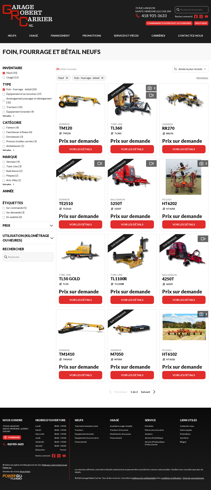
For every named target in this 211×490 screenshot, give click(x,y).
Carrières (158, 35)
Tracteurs (79, 430)
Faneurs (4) (12, 127)
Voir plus (7, 116)
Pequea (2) (12, 175)
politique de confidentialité (144, 478)
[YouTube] (206, 16)
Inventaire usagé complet (121, 426)
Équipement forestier (84, 434)
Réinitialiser (202, 77)
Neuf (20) (11, 72)
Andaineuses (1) (15, 145)
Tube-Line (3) (13, 166)
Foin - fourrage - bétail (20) (21, 89)
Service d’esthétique (154, 438)
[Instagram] (201, 16)
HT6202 (169, 203)
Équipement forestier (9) (20, 111)
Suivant (145, 391)
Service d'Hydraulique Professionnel (155, 443)
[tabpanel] (50, 438)
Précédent (120, 391)
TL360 (116, 128)
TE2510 (66, 203)
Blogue (183, 442)
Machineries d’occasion (120, 434)
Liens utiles (188, 420)
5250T (116, 203)
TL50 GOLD (69, 278)
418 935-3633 (154, 15)
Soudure (148, 434)
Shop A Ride (25, 471)
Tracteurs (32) (14, 107)
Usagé (33, 35)
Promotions (92, 35)
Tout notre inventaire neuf (86, 426)
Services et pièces (126, 35)
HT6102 (169, 354)
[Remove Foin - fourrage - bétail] (102, 78)
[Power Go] (36, 476)
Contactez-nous (190, 35)
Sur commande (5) (16, 207)
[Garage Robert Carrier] (28, 16)
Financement (60, 35)
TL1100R (118, 278)
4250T (168, 279)
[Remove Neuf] (67, 78)
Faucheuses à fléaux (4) (19, 132)
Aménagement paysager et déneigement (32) (29, 100)
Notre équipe (186, 430)
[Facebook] (196, 16)
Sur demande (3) (15, 212)
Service (150, 420)
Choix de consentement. (193, 478)
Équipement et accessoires (87, 438)
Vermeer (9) (13, 161)
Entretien (149, 426)
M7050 (116, 354)
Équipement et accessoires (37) (23, 93)
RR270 (168, 128)
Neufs (12, 35)
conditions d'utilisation (171, 478)
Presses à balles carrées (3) (21, 141)
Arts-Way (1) (13, 180)
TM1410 (66, 354)
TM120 (65, 128)
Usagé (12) (12, 77)
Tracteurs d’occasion (119, 430)
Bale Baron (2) (14, 170)
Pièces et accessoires (154, 430)
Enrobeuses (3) (14, 136)
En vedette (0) (14, 216)
